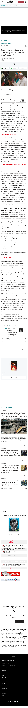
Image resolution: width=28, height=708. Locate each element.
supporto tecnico (7, 646)
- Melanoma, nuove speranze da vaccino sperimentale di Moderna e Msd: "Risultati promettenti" (13, 555)
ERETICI (5, 373)
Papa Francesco (6, 104)
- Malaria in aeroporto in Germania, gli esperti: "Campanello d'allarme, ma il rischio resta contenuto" (13, 549)
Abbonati (20, 1)
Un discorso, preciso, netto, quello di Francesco (13, 167)
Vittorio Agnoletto (9, 58)
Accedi (8, 621)
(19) (26, 475)
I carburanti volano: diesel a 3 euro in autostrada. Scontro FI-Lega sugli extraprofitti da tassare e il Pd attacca (10, 483)
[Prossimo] (25, 340)
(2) (9, 339)
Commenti (5, 89)
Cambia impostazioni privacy (8, 665)
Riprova (14, 650)
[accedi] (25, 2)
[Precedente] (2, 340)
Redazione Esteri (5, 445)
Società (4, 40)
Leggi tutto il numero (14, 534)
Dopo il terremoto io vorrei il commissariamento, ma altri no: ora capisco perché (12, 332)
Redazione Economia (6, 488)
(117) (26, 488)
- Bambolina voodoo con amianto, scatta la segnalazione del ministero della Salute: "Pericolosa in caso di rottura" (13, 565)
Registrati (19, 621)
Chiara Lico (7, 338)
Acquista (14, 377)
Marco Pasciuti (5, 475)
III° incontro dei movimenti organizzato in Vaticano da (13, 102)
